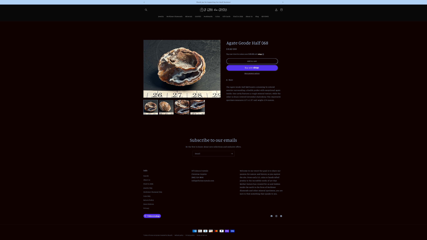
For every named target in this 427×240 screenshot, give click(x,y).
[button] (146, 9)
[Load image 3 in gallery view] (182, 107)
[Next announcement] (282, 2)
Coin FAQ (146, 196)
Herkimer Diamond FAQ (152, 192)
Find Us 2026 (148, 184)
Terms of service (202, 235)
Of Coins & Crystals (154, 235)
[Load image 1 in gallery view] (150, 107)
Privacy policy (190, 235)
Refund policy (179, 235)
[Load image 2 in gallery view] (166, 107)
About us (146, 180)
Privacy (146, 208)
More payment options (252, 73)
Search (146, 176)
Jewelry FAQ (147, 188)
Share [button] (231, 80)
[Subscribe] (231, 153)
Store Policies (148, 204)
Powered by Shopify (166, 235)
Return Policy (148, 200)
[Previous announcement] (144, 2)
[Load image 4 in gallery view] (197, 107)
